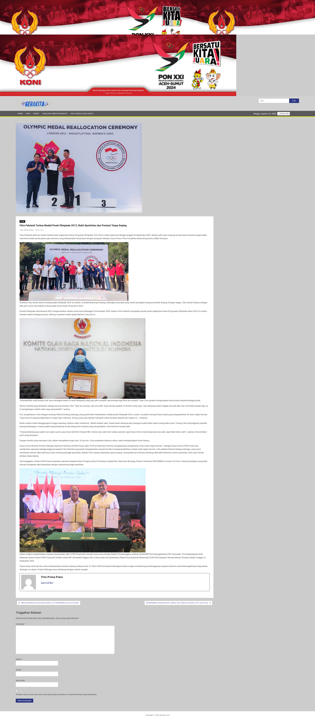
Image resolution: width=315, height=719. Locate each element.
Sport (36, 114)
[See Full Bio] (54, 583)
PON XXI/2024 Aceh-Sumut (82, 114)
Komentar (20, 624)
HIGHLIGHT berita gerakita (54, 114)
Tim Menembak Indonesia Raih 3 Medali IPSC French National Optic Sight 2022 (177, 603)
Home (20, 114)
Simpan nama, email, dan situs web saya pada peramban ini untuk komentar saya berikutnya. (56, 694)
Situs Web (20, 680)
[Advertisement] (74, 17)
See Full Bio (47, 583)
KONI (28, 114)
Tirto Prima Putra (27, 230)
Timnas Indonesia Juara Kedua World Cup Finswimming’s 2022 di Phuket (50, 603)
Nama (19, 659)
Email (19, 670)
